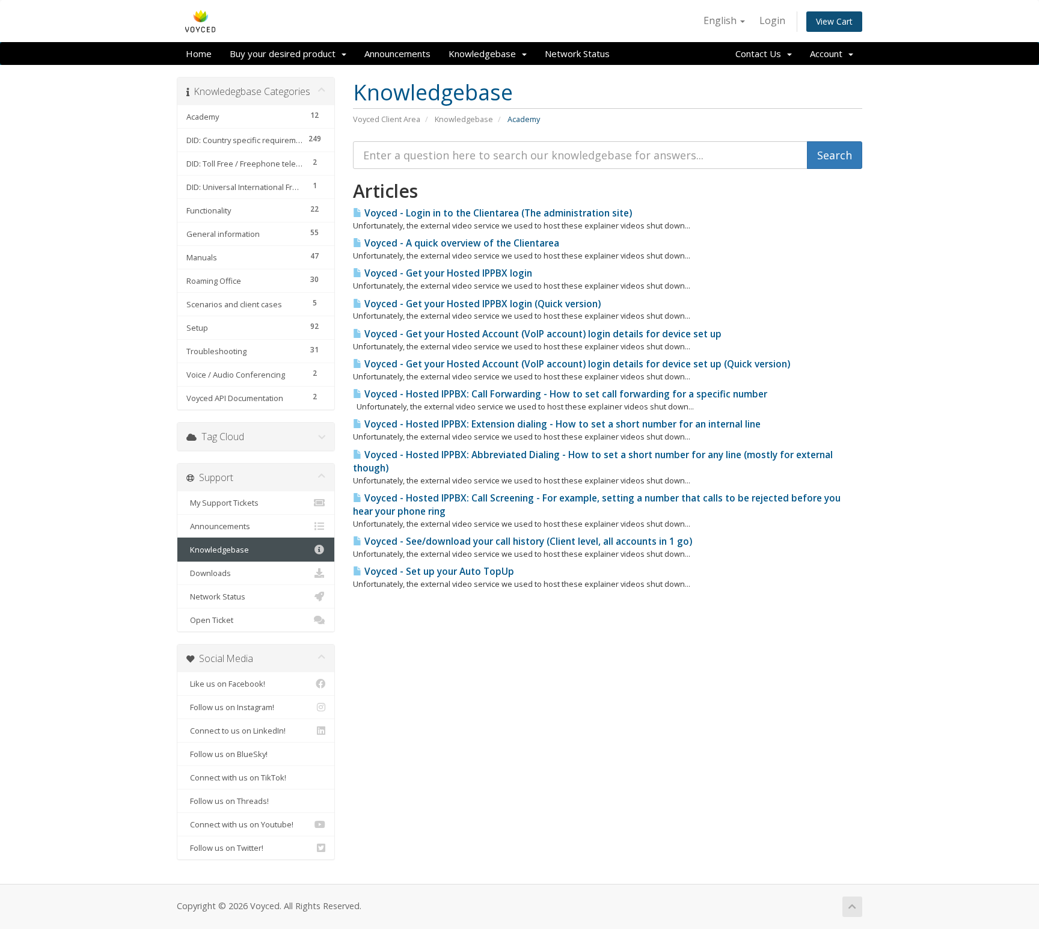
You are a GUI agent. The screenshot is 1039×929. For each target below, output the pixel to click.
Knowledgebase (485, 54)
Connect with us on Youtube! (239, 824)
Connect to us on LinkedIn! (236, 730)
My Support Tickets (222, 502)
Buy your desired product (285, 54)
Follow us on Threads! (227, 801)
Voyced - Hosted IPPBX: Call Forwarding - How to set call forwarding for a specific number (564, 394)
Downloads (208, 573)
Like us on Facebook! (225, 683)
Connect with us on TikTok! (236, 777)
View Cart (834, 21)
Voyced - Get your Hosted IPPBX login (447, 273)
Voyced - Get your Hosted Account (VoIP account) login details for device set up (542, 334)
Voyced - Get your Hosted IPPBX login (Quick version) (481, 304)
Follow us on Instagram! (230, 707)
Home (199, 54)
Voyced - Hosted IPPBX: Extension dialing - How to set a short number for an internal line (561, 424)
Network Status (577, 54)
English (721, 20)
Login (772, 20)
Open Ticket (209, 620)
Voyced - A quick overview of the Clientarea (460, 243)
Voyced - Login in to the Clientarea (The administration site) (497, 213)
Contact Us (760, 54)
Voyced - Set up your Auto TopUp (438, 571)
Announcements (397, 54)
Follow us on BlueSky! (227, 754)
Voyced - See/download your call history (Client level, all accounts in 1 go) (527, 541)
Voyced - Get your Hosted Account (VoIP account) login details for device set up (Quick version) (576, 364)
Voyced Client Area (386, 119)
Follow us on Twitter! (224, 847)
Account (828, 54)
